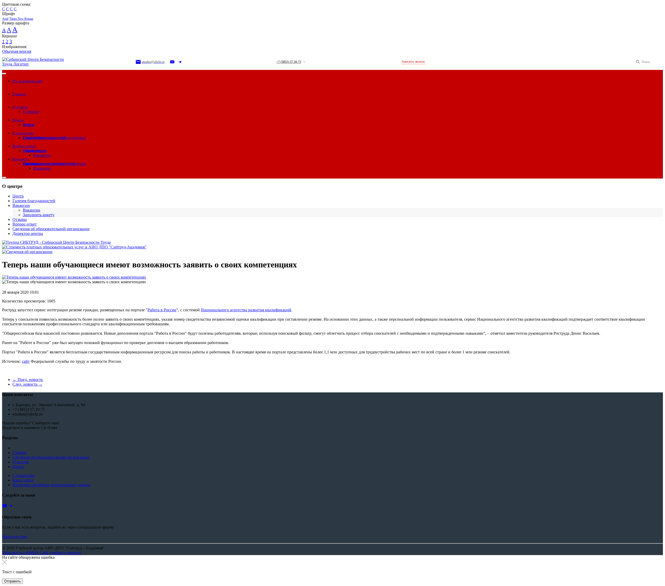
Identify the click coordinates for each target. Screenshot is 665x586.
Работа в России (162, 310)
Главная (19, 452)
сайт (26, 361)
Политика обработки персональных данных (51, 485)
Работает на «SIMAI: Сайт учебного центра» (41, 552)
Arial (5, 19)
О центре (20, 462)
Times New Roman (21, 19)
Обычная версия (16, 51)
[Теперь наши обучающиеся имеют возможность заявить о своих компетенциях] (74, 277)
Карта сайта (23, 480)
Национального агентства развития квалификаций (246, 310)
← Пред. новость (27, 379)
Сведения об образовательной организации (51, 457)
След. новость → (27, 384)
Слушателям (23, 475)
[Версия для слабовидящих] (659, 62)
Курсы (18, 466)
